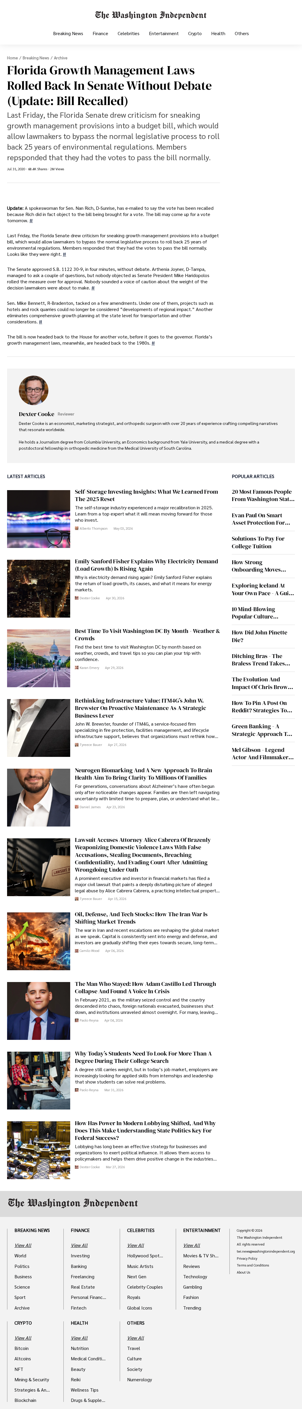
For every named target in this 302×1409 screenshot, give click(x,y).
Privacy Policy (247, 1258)
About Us (243, 1272)
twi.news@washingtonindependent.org (266, 1251)
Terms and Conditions (253, 1265)
